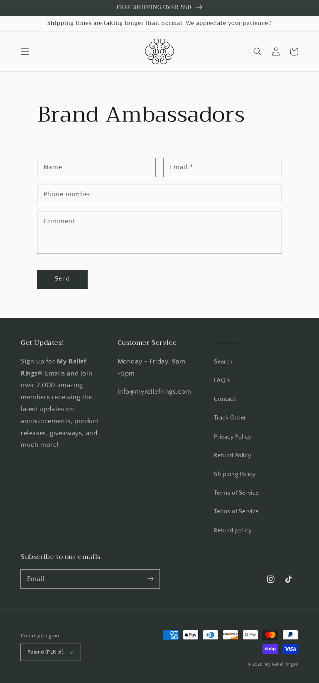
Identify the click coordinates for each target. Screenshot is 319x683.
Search (223, 362)
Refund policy (232, 530)
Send (62, 278)
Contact (224, 399)
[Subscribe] (150, 579)
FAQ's (222, 380)
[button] (25, 51)
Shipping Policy (234, 474)
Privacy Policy (232, 437)
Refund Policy (232, 455)
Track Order (230, 418)
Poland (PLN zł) (45, 652)
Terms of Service (236, 493)
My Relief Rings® (281, 664)
